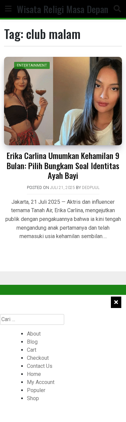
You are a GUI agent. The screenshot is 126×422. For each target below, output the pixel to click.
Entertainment (32, 65)
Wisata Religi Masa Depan (62, 9)
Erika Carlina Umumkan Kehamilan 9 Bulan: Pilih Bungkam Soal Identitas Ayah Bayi (63, 165)
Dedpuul (90, 187)
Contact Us (39, 366)
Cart (31, 350)
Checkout (38, 358)
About (34, 334)
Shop (33, 398)
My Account (40, 382)
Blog (32, 342)
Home (34, 374)
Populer (36, 390)
